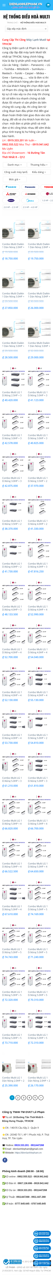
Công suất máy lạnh (15, 172)
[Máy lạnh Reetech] (11, 200)
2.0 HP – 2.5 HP (11, 207)
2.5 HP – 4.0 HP (30, 207)
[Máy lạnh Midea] (30, 200)
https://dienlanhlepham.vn (28, 1152)
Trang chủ (12, 22)
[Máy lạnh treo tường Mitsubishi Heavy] (30, 193)
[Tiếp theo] (40, 1097)
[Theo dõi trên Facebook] (5, 1160)
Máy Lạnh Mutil (36, 39)
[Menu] (4, 5)
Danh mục (14, 164)
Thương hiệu (38, 164)
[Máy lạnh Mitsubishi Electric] (11, 193)
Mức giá (14, 179)
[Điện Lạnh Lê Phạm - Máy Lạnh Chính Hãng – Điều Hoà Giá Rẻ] (25, 5)
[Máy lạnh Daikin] (11, 187)
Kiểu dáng (38, 172)
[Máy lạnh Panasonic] (30, 187)
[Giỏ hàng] (48, 5)
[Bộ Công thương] (12, 1261)
